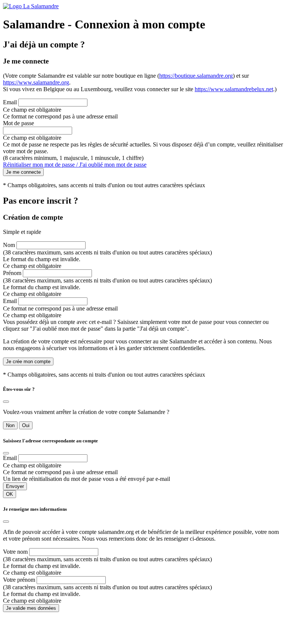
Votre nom (15, 552)
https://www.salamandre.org (36, 82)
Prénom (12, 273)
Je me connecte (23, 172)
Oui (26, 425)
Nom (9, 245)
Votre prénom (19, 580)
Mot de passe (18, 123)
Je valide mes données (31, 608)
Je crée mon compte (28, 361)
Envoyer (15, 486)
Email (10, 102)
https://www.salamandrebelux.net (234, 89)
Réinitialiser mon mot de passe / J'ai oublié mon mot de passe (74, 164)
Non (10, 425)
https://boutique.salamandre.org (196, 75)
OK (9, 494)
